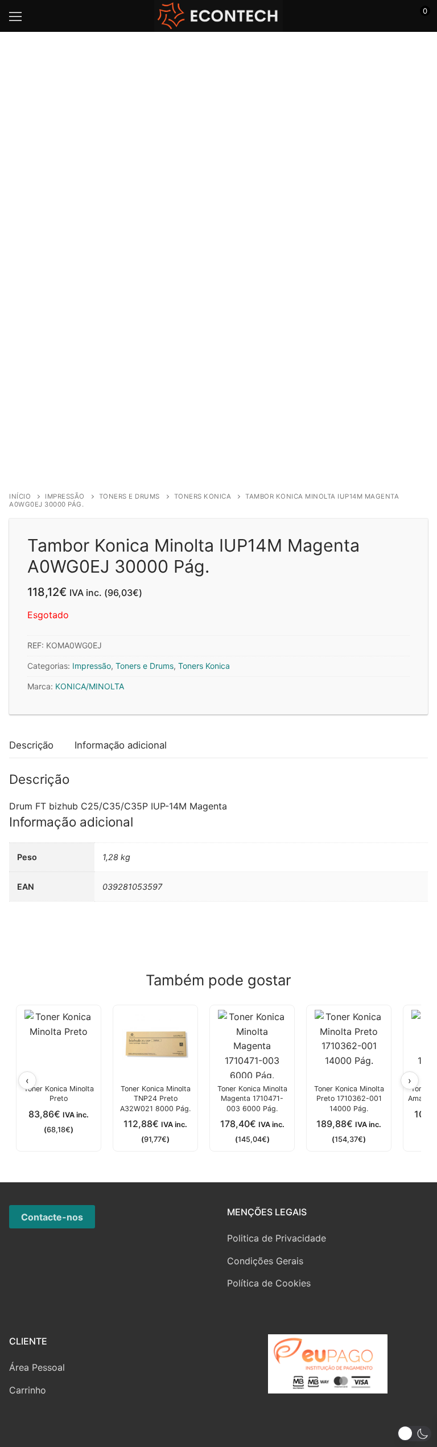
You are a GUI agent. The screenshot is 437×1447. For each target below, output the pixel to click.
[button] (414, 1433)
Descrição (31, 745)
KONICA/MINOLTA (89, 686)
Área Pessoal (37, 1367)
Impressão (65, 496)
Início (20, 496)
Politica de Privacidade (276, 1238)
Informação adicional (121, 745)
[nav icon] (15, 16)
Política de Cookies (269, 1283)
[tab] (31, 745)
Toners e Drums (129, 496)
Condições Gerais (265, 1261)
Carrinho (27, 1390)
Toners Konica (203, 496)
